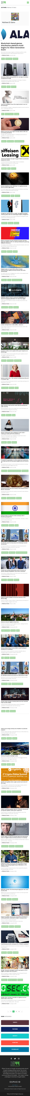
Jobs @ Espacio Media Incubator (15, 1086)
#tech (8, 86)
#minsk (15, 251)
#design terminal (12, 979)
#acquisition (4, 307)
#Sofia (9, 280)
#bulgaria (4, 168)
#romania (4, 579)
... (8, 1011)
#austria (4, 899)
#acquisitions (5, 926)
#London (7, 657)
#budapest (4, 979)
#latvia (16, 333)
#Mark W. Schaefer (6, 819)
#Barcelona (12, 552)
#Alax (3, 58)
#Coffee (11, 333)
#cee (9, 168)
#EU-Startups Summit (21, 552)
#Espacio (16, 307)
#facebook (4, 223)
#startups (12, 711)
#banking (4, 952)
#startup (16, 223)
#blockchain (9, 58)
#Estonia (11, 387)
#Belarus (4, 141)
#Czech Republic (9, 114)
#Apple (10, 307)
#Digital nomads (5, 630)
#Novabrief (17, 926)
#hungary (10, 223)
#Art (3, 114)
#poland (4, 86)
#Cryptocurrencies (19, 141)
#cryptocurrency (6, 195)
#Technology (25, 470)
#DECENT (15, 58)
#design (4, 738)
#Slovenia (19, 498)
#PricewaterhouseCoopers (14, 470)
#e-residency (5, 387)
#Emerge (10, 251)
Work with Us (15, 1085)
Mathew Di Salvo (5, 55)
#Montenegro (18, 360)
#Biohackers (5, 333)
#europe (11, 926)
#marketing (10, 360)
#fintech (14, 168)
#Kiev (12, 195)
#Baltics (4, 764)
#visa (18, 630)
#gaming (4, 360)
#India (16, 387)
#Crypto (9, 791)
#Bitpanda (15, 899)
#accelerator (5, 552)
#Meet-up (8, 415)
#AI (2, 657)
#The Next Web (19, 846)
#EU (10, 683)
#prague (17, 114)
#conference (5, 846)
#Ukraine (14, 86)
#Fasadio (9, 738)
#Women (14, 442)
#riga (14, 415)
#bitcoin (4, 498)
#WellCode (10, 579)
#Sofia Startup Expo (17, 280)
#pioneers (4, 470)
